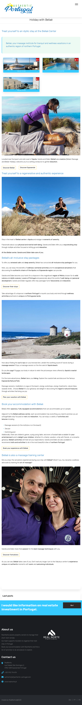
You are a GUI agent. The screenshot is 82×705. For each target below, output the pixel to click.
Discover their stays (10, 287)
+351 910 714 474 (10, 672)
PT (75, 700)
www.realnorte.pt (10, 682)
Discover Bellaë (8, 168)
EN (70, 700)
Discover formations (10, 555)
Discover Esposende (27, 168)
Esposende (60, 71)
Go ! (72, 605)
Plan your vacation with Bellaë (14, 397)
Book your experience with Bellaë (15, 448)
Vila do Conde (21, 71)
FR (79, 700)
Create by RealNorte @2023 (11, 700)
